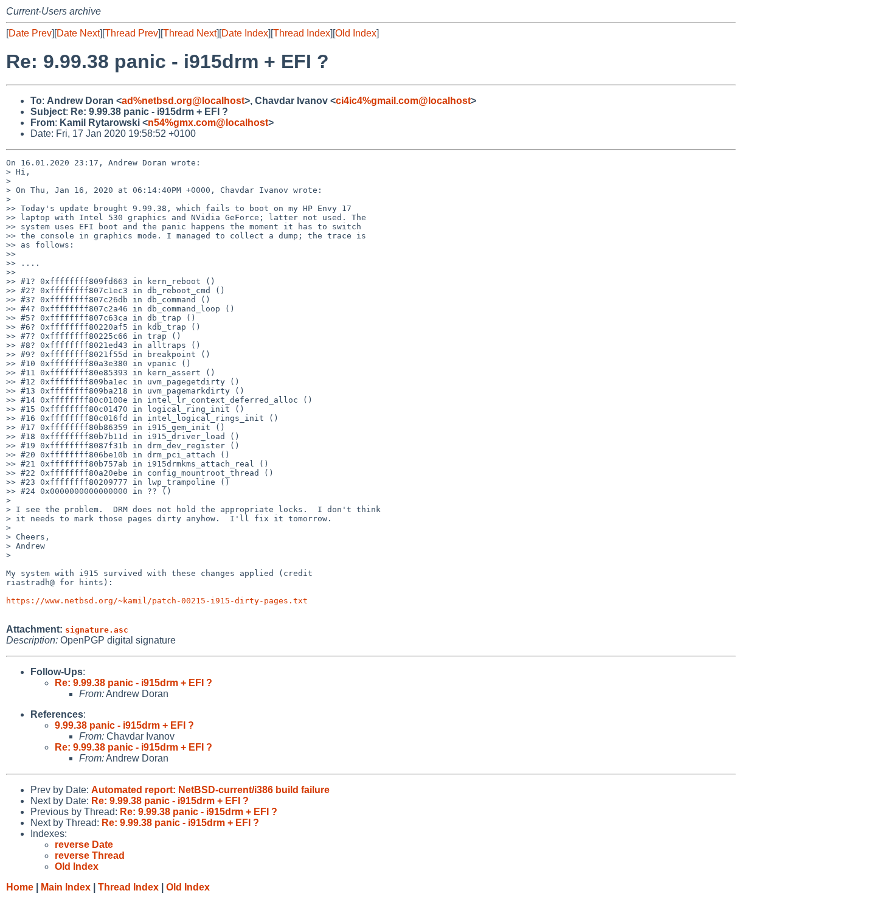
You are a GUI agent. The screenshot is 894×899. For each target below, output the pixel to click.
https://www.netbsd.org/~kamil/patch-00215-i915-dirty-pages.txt (157, 600)
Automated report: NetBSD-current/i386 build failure (210, 790)
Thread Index (301, 33)
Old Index (355, 33)
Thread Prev (131, 33)
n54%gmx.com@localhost (208, 122)
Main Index (66, 887)
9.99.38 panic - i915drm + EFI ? (124, 725)
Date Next (78, 33)
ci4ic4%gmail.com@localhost (403, 100)
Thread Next (190, 33)
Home (19, 887)
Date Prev (30, 33)
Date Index (244, 33)
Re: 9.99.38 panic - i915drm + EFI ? (133, 683)
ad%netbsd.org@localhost (183, 100)
